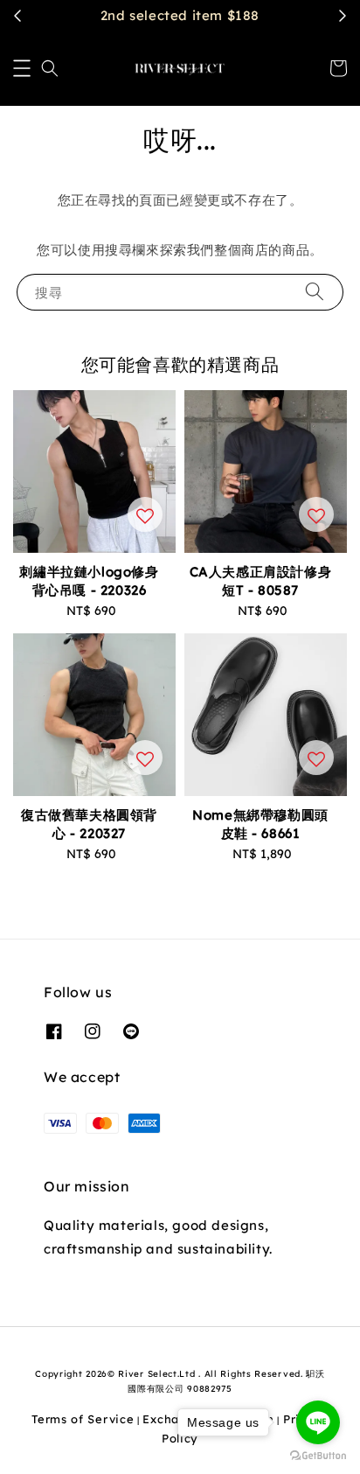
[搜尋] (315, 292)
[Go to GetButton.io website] (318, 1456)
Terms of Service (82, 1419)
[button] (22, 68)
